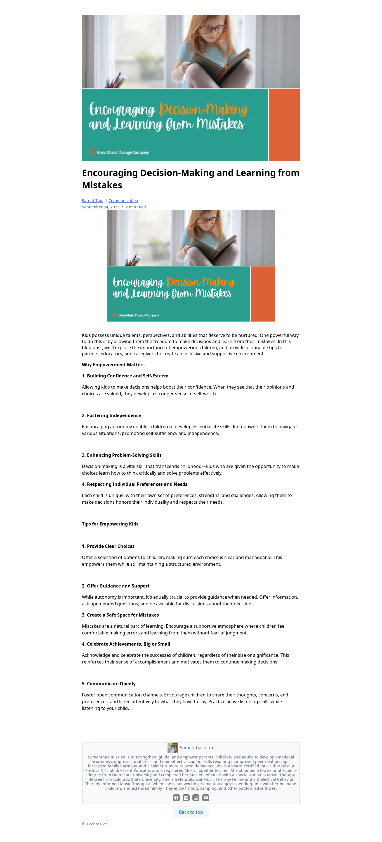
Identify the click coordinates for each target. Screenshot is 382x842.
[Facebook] (176, 797)
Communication (123, 200)
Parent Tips (92, 200)
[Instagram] (195, 797)
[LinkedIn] (186, 797)
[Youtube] (205, 797)
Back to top (191, 812)
